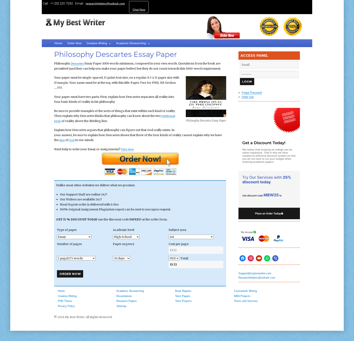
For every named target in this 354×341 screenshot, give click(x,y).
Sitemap (121, 306)
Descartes (77, 63)
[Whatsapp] (267, 258)
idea (62, 140)
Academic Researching (131, 43)
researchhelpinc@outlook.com (105, 3)
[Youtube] (259, 258)
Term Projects (183, 301)
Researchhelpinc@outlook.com (256, 277)
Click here (127, 149)
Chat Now (139, 9)
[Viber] (275, 258)
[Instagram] (251, 258)
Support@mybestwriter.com (254, 273)
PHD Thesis (65, 301)
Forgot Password (252, 92)
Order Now (74, 43)
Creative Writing (96, 43)
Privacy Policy (66, 306)
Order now (248, 96)
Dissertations (124, 296)
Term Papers (182, 296)
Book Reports (183, 290)
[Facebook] (242, 258)
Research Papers (126, 301)
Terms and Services (246, 301)
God (72, 140)
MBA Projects (242, 296)
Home (58, 43)
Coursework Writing (245, 290)
